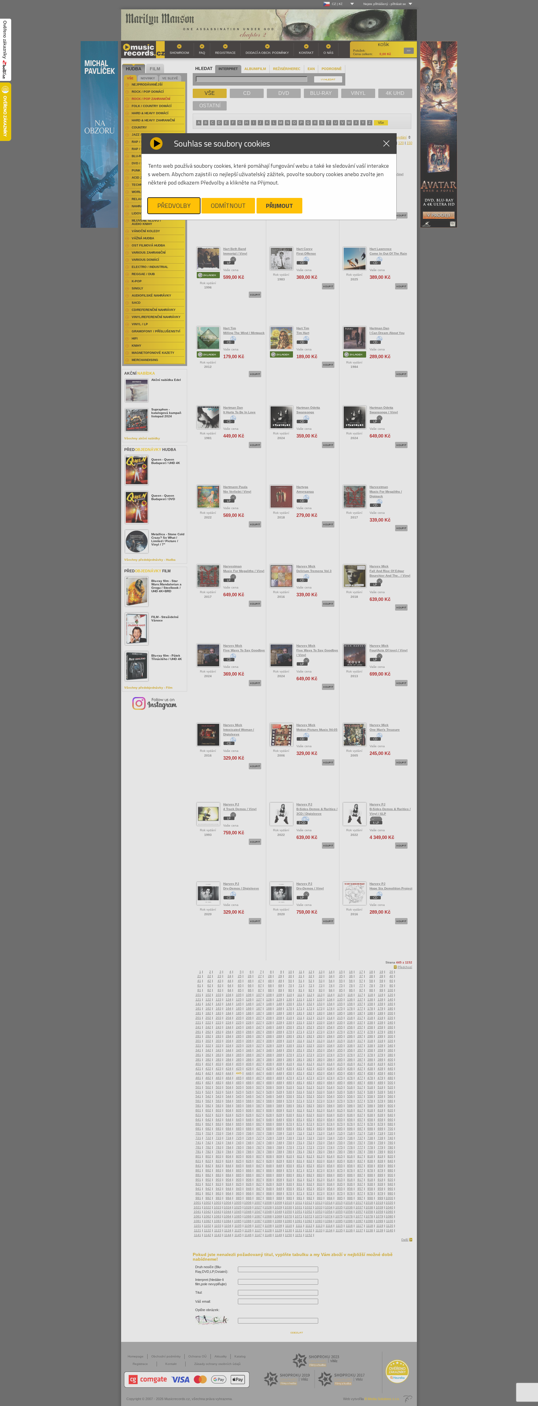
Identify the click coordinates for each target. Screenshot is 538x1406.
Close (386, 143)
